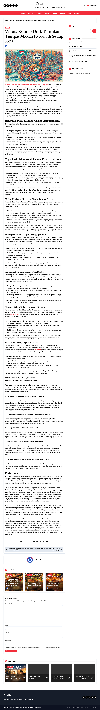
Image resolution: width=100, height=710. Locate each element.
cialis (39, 560)
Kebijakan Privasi (78, 707)
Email (7, 632)
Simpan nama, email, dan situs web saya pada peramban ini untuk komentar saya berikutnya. (33, 647)
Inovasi (47, 13)
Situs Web (8, 640)
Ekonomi (30, 13)
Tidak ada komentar (28, 46)
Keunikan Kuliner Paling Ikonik (13, 585)
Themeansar (36, 707)
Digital (69, 13)
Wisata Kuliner (40, 46)
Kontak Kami (88, 707)
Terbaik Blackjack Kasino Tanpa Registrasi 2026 (83, 56)
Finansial (54, 13)
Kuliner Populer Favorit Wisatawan (33, 585)
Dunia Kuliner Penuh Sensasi (53, 585)
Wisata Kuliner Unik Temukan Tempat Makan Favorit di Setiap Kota (27, 85)
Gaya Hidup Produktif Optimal (79, 42)
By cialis (10, 46)
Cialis (39, 3)
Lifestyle (76, 13)
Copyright (68, 707)
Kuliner (23, 13)
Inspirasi (62, 13)
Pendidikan (39, 13)
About (94, 707)
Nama (7, 625)
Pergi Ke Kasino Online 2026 (79, 61)
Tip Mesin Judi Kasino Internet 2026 (81, 51)
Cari (73, 26)
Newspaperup (27, 707)
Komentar (8, 604)
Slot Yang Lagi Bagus (77, 46)
